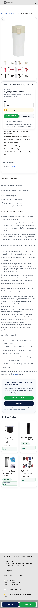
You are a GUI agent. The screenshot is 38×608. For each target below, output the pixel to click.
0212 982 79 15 (10, 556)
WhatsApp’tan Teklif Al (11, 116)
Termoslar (11, 13)
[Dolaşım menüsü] (20, 2)
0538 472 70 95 (20, 556)
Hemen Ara (26, 116)
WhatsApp (28, 604)
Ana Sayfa (4, 13)
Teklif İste (10, 604)
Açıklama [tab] (4, 178)
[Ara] (35, 3)
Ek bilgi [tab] (14, 178)
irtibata (15, 374)
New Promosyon (11, 170)
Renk (6, 101)
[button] (3, 19)
